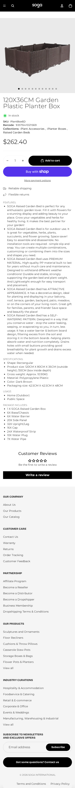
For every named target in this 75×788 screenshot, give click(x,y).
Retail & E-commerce (17, 700)
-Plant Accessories (32, 129)
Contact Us (10, 537)
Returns (8, 549)
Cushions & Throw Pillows (20, 644)
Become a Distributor (17, 593)
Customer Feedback (16, 561)
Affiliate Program (14, 581)
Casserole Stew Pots (16, 650)
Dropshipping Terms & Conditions (26, 611)
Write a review (37, 475)
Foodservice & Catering (18, 694)
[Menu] (4, 5)
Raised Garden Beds (16, 132)
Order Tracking (13, 555)
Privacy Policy (60, 784)
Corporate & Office (15, 706)
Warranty (9, 543)
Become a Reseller (15, 587)
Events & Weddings (16, 712)
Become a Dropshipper (18, 599)
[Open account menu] (62, 6)
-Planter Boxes (56, 129)
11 (52, 88)
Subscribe (58, 747)
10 (49, 88)
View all (8, 668)
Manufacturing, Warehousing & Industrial (30, 718)
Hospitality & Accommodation (23, 688)
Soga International (42, 774)
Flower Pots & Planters (18, 662)
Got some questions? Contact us (37, 762)
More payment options (37, 180)
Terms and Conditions (31, 784)
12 (56, 88)
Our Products (12, 511)
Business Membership (18, 605)
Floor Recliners (13, 637)
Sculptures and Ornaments (21, 631)
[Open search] (12, 6)
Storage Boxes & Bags (18, 656)
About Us (9, 504)
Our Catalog (11, 517)
